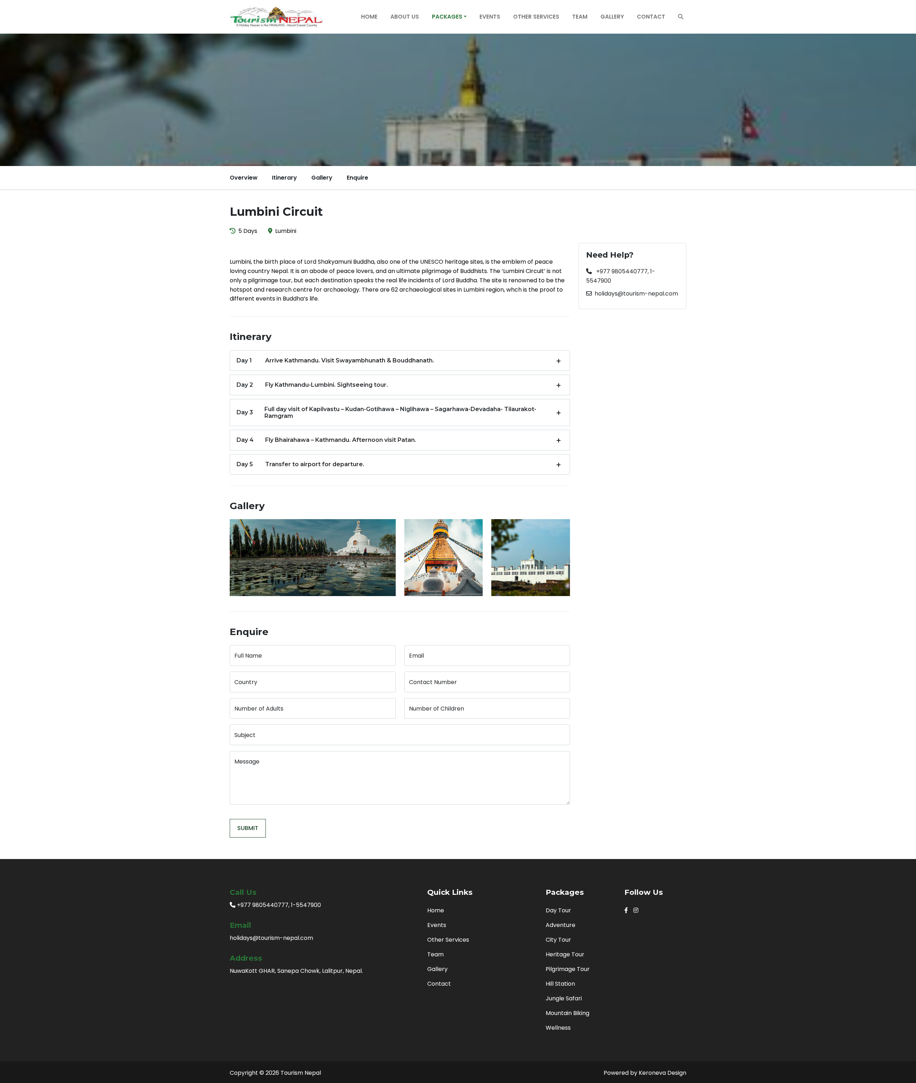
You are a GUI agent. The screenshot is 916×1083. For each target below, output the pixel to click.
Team (580, 16)
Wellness (558, 1028)
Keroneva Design (662, 1073)
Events (489, 16)
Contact (651, 16)
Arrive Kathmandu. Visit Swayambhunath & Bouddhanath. (335, 360)
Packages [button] (447, 16)
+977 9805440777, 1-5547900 (620, 276)
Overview (244, 178)
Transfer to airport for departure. (300, 464)
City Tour (558, 940)
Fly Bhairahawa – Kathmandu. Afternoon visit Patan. (326, 439)
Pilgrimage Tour (568, 969)
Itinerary (284, 178)
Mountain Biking (567, 1013)
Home (369, 16)
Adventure (560, 925)
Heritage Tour (565, 954)
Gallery (612, 16)
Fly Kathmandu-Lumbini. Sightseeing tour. (312, 384)
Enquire (357, 178)
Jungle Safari (564, 998)
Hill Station (560, 984)
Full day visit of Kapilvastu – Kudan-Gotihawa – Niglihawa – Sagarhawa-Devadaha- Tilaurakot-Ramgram (386, 412)
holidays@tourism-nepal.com (636, 293)
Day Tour (558, 910)
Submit (247, 828)
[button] (680, 16)
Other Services (536, 16)
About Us (404, 16)
